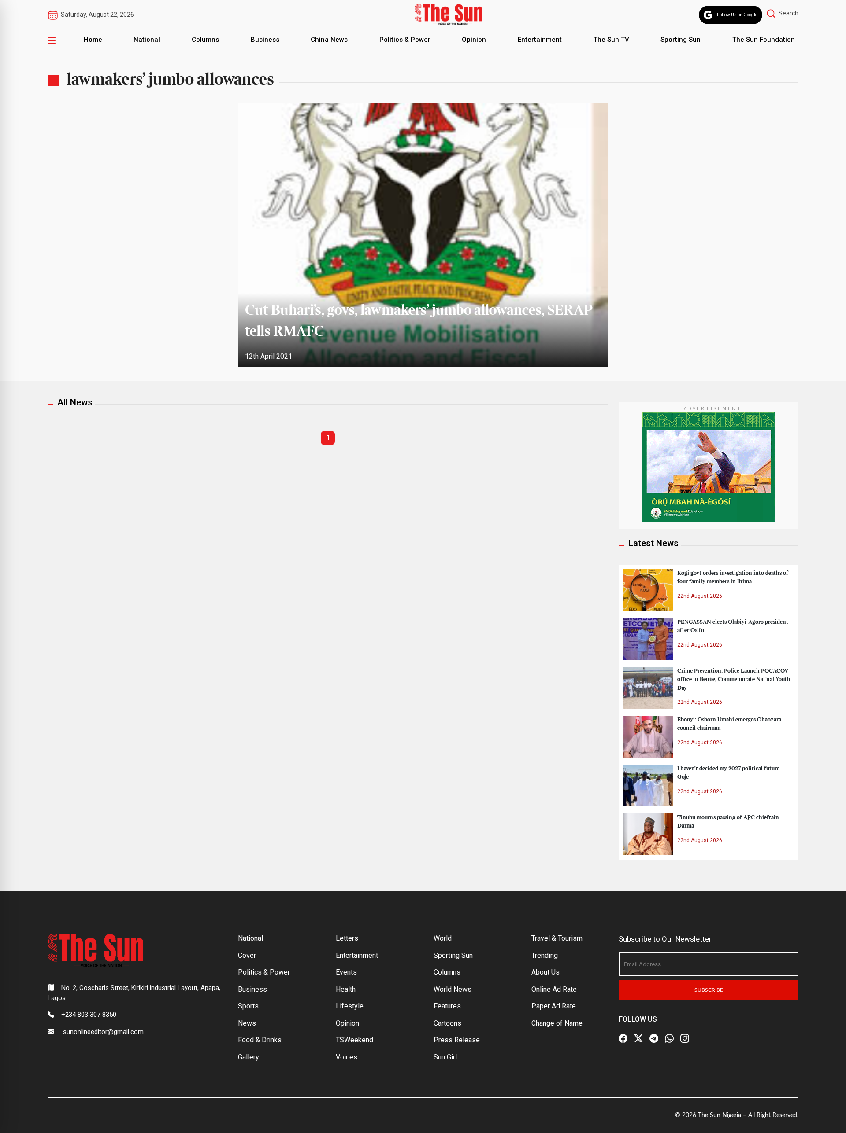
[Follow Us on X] (638, 1038)
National (147, 40)
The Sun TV (611, 40)
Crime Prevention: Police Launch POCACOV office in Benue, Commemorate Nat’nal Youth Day (733, 679)
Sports (248, 1006)
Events (346, 972)
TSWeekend (354, 1040)
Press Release (457, 1040)
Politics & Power (404, 40)
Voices (346, 1057)
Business (265, 40)
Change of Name (557, 1023)
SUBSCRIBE (708, 990)
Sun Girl (445, 1057)
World (443, 938)
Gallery (248, 1057)
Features (447, 1006)
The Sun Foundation (763, 40)
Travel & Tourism (557, 938)
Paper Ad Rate (553, 1006)
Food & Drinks (260, 1040)
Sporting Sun (680, 40)
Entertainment (540, 40)
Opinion (474, 40)
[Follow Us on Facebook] (623, 1038)
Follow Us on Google (737, 14)
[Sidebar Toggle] (52, 40)
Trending (544, 955)
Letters (347, 938)
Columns (205, 40)
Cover (247, 955)
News (247, 1023)
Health (346, 989)
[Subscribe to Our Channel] (653, 1038)
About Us (545, 972)
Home (93, 40)
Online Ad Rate (554, 989)
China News (329, 40)
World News (452, 989)
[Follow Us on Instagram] (684, 1038)
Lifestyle (350, 1006)
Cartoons (447, 1023)
